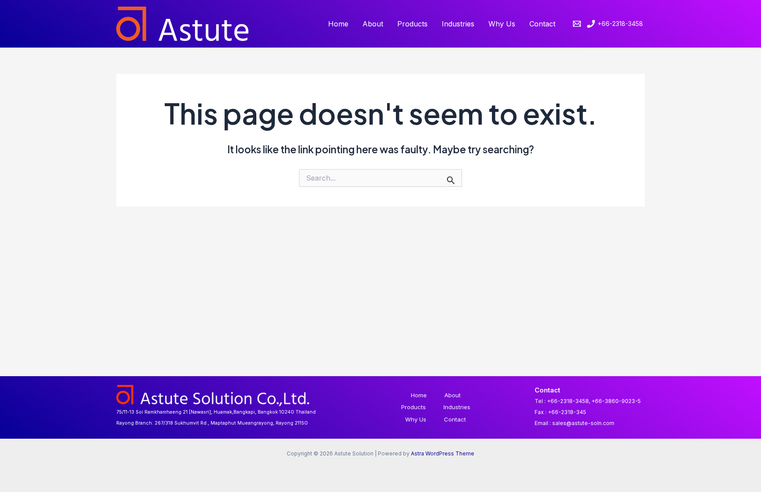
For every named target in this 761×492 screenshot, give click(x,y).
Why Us (501, 23)
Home (338, 23)
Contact (542, 23)
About (372, 23)
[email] (578, 23)
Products (412, 23)
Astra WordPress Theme (442, 453)
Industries (458, 23)
